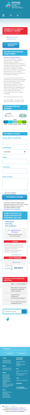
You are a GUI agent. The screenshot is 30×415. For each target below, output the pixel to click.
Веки (4, 366)
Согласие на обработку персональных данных (10, 193)
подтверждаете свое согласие (18, 409)
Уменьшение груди (6, 362)
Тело (4, 389)
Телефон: (6, 167)
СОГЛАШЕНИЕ (22, 388)
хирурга (10, 353)
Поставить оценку (15, 326)
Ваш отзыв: (7, 177)
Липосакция (5, 393)
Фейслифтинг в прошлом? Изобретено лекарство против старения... (18, 289)
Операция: (6, 148)
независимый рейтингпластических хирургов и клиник (17, 6)
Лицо (4, 372)
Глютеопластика (6, 397)
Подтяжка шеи (5, 377)
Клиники (19, 383)
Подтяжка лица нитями (8, 384)
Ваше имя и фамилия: (11, 138)
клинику (22, 353)
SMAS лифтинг (6, 376)
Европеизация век (6, 369)
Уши (17, 378)
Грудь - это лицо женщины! (18, 284)
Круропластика (6, 394)
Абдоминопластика (7, 392)
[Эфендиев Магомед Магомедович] (15, 231)
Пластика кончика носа (21, 373)
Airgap (9, 414)
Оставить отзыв (14, 197)
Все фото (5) (16, 262)
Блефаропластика (6, 368)
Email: (5, 157)
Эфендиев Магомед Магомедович (10, 224)
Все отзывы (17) (16, 254)
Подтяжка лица (6, 374)
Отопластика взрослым (21, 380)
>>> (19, 251)
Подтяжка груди (6, 361)
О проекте (13, 406)
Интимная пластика (19, 358)
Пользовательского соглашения (12, 209)
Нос (17, 368)
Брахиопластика (6, 396)
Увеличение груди (6, 360)
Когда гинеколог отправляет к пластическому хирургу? (18, 296)
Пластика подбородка (7, 385)
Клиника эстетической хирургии (12, 57)
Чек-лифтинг (5, 386)
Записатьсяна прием (15, 340)
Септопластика (20, 375)
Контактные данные (12, 44)
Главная (6, 406)
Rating (16, 2)
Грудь (4, 358)
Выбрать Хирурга (17, 318)
